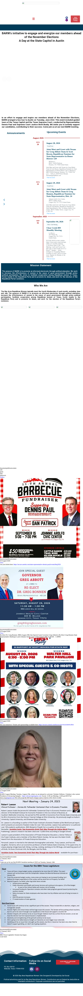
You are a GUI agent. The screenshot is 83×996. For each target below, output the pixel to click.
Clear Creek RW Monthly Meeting (54, 229)
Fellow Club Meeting (52, 224)
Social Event (50, 146)
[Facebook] (66, 18)
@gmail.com (10, 798)
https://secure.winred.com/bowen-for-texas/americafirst (56, 724)
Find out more (51, 177)
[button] (33, 19)
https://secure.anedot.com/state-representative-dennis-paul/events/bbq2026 (37, 564)
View (1, 562)
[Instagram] (66, 20)
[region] (16, 172)
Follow (2, 477)
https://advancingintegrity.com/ (32, 796)
